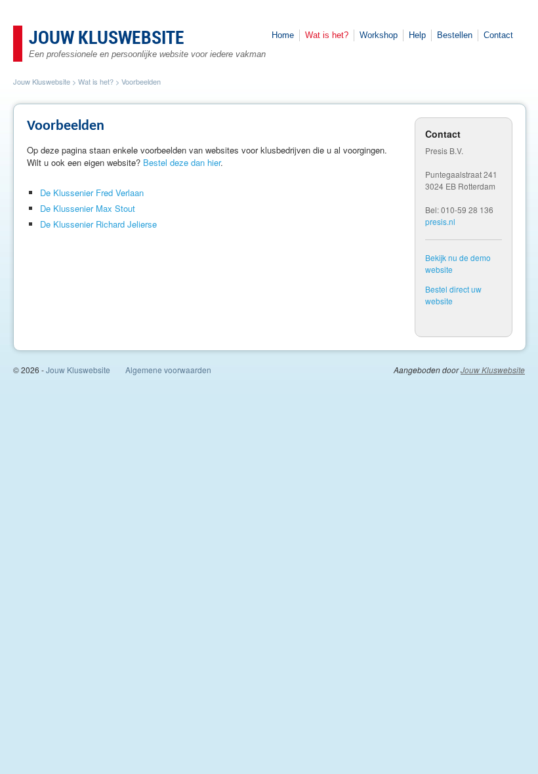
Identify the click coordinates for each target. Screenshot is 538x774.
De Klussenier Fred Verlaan (92, 192)
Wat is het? (326, 35)
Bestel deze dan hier (181, 162)
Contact (498, 35)
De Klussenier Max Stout (87, 208)
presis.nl (440, 221)
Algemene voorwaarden (168, 369)
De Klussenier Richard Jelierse (98, 224)
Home (283, 35)
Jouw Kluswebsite (106, 39)
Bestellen (454, 35)
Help (417, 35)
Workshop (379, 35)
